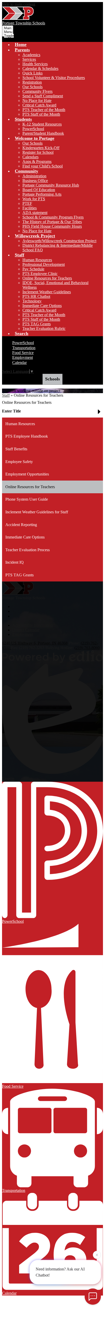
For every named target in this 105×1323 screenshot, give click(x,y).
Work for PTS (33, 199)
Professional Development (43, 264)
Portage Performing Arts (41, 194)
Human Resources (37, 260)
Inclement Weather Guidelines (46, 292)
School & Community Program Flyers (53, 217)
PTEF (27, 203)
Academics (31, 55)
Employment (22, 357)
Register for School (38, 152)
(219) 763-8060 (87, 647)
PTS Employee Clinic (40, 273)
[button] (22, 49)
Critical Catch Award (39, 105)
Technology (32, 301)
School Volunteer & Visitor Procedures (53, 77)
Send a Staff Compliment (42, 96)
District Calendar (26, 630)
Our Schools (32, 87)
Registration (32, 82)
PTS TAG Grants (36, 324)
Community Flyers (37, 91)
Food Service (23, 352)
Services (29, 59)
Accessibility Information (32, 625)
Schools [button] (52, 378)
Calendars (30, 157)
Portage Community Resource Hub (50, 185)
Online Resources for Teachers (47, 278)
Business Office (35, 180)
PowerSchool (33, 129)
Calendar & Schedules (40, 68)
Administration (34, 176)
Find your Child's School (42, 166)
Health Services (35, 64)
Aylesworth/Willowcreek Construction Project (59, 241)
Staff (6, 395)
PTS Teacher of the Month (43, 109)
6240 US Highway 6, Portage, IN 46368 (35, 643)
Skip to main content (18, 4)
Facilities (29, 208)
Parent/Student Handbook (43, 133)
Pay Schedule (33, 269)
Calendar (19, 362)
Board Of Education (38, 190)
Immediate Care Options (42, 305)
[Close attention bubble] (97, 1255)
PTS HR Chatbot (36, 296)
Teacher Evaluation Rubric (43, 328)
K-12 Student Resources (42, 124)
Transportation (23, 348)
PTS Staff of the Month (41, 114)
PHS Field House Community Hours (52, 226)
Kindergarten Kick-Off (40, 148)
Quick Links (32, 73)
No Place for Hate (36, 100)
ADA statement (34, 212)
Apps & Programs (36, 161)
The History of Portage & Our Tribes (52, 222)
